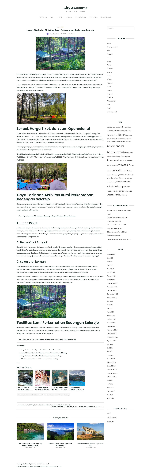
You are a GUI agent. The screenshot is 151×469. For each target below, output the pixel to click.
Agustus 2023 (111, 297)
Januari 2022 (111, 366)
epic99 (109, 413)
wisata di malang (111, 182)
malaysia (109, 83)
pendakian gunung (112, 141)
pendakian (128, 138)
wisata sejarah (113, 195)
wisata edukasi (123, 181)
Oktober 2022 (111, 333)
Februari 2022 (111, 362)
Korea (109, 76)
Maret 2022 (111, 359)
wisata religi (128, 191)
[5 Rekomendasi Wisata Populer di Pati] (90, 431)
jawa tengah (118, 130)
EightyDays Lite (46, 466)
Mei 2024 (110, 265)
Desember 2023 (112, 283)
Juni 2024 (110, 261)
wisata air (124, 164)
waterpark (110, 165)
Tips (52, 18)
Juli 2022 (110, 344)
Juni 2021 (110, 380)
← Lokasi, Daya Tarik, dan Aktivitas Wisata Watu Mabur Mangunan (44, 405)
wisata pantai (118, 191)
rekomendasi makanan (124, 141)
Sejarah (69, 18)
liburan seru (128, 135)
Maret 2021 (111, 391)
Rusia (109, 86)
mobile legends (112, 417)
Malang (93, 133)
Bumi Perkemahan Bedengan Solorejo (42, 394)
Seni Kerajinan (80, 18)
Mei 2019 (110, 395)
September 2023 (112, 294)
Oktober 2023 (111, 290)
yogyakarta (123, 195)
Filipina (109, 65)
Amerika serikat (112, 47)
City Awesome (75, 7)
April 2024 (110, 269)
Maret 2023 (111, 315)
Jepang (109, 72)
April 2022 (110, 355)
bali (108, 127)
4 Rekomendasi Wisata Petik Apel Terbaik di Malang (39, 359)
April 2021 (110, 387)
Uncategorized (112, 112)
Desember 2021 (112, 369)
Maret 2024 (111, 272)
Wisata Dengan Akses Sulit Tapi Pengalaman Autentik (30, 444)
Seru (128, 156)
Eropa (109, 61)
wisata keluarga (115, 186)
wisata (116, 165)
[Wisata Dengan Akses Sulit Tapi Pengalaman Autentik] (30, 431)
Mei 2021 (110, 384)
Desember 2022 (112, 326)
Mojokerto (119, 138)
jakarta (129, 127)
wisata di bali (124, 175)
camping (118, 127)
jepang (124, 130)
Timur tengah (111, 101)
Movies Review (106, 18)
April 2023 (110, 312)
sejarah (109, 90)
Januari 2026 (111, 254)
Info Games (93, 18)
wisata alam (120, 170)
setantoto (110, 422)
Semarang (124, 156)
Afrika (109, 43)
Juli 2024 (110, 258)
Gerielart (54, 33)
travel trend (123, 160)
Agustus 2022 (111, 341)
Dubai (109, 58)
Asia (108, 50)
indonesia (124, 127)
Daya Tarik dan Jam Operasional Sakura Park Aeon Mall (40, 350)
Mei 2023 (110, 308)
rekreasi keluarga (115, 156)
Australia (110, 54)
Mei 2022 (110, 351)
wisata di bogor (119, 178)
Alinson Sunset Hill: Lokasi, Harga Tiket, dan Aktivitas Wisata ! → (77, 407)
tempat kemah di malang (62, 394)
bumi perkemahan (23, 394)
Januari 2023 (111, 323)
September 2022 (112, 337)
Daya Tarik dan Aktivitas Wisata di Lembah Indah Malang (41, 356)
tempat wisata (113, 160)
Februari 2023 (111, 319)
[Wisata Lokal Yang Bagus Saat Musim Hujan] (60, 431)
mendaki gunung (111, 138)
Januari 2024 (111, 279)
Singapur (110, 94)
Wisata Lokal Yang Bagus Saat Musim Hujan (60, 444)
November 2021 (112, 373)
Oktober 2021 (111, 377)
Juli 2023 (110, 301)
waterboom (130, 160)
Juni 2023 (110, 305)
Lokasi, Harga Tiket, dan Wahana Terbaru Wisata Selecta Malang (44, 353)
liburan (121, 134)
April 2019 (110, 398)
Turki (108, 108)
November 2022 (112, 330)
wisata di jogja (128, 178)
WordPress (33, 466)
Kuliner (59, 18)
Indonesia (43, 18)
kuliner (115, 135)
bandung (112, 127)
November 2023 (112, 287)
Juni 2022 (110, 348)
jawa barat (110, 130)
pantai (123, 138)
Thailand (110, 97)
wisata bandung (114, 175)
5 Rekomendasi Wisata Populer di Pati (90, 444)
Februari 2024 (111, 276)
